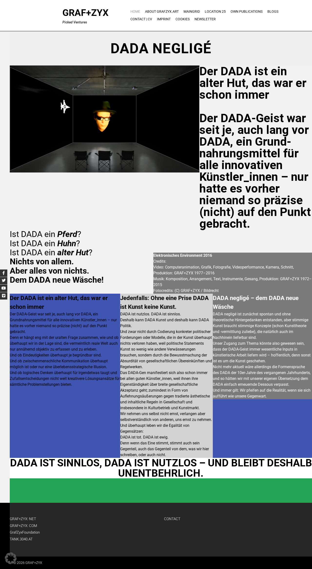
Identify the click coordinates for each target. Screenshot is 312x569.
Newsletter (205, 19)
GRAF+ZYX (85, 12)
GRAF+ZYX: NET (23, 519)
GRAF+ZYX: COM (23, 526)
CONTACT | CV (141, 19)
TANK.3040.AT (21, 539)
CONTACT (172, 519)
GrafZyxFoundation (25, 532)
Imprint (164, 19)
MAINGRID (192, 11)
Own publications (247, 11)
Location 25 (215, 11)
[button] (10, 558)
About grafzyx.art (162, 11)
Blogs (272, 11)
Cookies (183, 19)
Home (135, 11)
